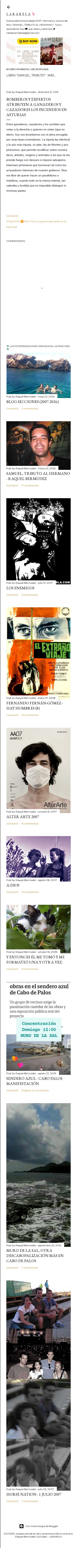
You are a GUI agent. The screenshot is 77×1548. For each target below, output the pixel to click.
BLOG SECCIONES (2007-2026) (32, 401)
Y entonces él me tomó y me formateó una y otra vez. (35, 959)
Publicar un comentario (35, 1090)
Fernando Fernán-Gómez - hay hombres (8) (34, 705)
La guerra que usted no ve (51, 221)
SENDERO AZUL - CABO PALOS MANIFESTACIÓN (34, 1081)
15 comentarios (30, 823)
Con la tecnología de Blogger (41, 1526)
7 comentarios (30, 1267)
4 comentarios (30, 408)
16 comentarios (30, 714)
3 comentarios (30, 594)
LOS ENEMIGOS (20, 587)
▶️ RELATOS (28, 221)
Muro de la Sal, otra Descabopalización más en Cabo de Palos (35, 1255)
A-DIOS (12, 885)
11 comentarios (30, 968)
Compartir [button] (12, 215)
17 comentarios (30, 485)
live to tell (11, 226)
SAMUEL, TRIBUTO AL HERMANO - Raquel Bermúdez (38, 476)
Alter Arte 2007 (22, 816)
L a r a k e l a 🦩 (21, 14)
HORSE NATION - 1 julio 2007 (33, 1494)
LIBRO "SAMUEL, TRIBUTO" (25, 75)
